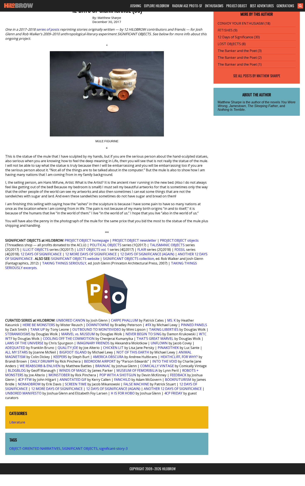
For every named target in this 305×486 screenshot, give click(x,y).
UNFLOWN (159, 343)
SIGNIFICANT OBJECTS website (75, 258)
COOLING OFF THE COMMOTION (69, 338)
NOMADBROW (29, 384)
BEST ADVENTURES (262, 5)
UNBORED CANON (70, 320)
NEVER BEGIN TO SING (143, 334)
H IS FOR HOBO (123, 393)
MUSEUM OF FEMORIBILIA (137, 370)
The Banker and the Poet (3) (240, 50)
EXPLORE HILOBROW (156, 5)
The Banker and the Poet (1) (240, 64)
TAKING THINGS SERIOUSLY (64, 263)
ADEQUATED (15, 347)
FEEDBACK (178, 375)
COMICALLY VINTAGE (157, 366)
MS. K (171, 320)
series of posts (47, 29)
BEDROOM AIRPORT (100, 361)
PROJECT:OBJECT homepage (87, 240)
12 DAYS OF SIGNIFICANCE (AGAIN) (147, 254)
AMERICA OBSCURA (108, 357)
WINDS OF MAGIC (73, 370)
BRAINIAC (103, 366)
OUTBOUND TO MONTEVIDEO (96, 329)
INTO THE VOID (164, 361)
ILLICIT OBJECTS (36, 249)
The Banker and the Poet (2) (240, 57)
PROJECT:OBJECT (236, 5)
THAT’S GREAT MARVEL (155, 338)
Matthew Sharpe (268, 75)
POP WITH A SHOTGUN (117, 375)
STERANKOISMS (17, 334)
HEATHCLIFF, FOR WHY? (179, 357)
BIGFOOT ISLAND (73, 352)
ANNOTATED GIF (73, 379)
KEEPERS (60, 357)
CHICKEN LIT (113, 347)
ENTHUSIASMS (214, 5)
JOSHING (135, 5)
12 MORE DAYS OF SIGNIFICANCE (91, 254)
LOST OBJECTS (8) (232, 44)
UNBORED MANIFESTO (23, 393)
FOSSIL (179, 249)
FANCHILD (122, 379)
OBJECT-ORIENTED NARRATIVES (34, 448)
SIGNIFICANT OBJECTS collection (128, 258)
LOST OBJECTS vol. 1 (93, 249)
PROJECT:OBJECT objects (179, 240)
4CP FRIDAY (173, 393)
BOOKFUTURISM (178, 379)
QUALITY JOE (68, 347)
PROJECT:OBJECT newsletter (134, 240)
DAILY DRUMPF (42, 361)
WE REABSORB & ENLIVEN (40, 366)
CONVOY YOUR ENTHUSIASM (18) (244, 23)
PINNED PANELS (194, 325)
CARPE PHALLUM (124, 320)
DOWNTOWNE (97, 325)
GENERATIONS (285, 5)
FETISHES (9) (227, 30)
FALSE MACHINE (136, 384)
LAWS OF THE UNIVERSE (24, 343)
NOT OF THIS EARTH (132, 352)
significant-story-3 (113, 448)
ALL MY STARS (16, 352)
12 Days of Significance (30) (239, 37)
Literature (17, 422)
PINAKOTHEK (168, 347)
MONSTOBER (59, 375)
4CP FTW (25, 379)
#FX (148, 325)
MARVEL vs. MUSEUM (78, 334)
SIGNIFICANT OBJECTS (80, 448)
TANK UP (37, 329)
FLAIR (141, 249)
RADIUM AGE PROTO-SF (187, 5)
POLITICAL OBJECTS (105, 245)
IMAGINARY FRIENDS (93, 343)
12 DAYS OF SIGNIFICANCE (41, 254)
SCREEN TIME (76, 384)
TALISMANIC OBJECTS (167, 245)
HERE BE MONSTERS (39, 325)
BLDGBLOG (17, 370)
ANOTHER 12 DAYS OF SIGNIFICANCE (173, 388)
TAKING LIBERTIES (163, 329)
